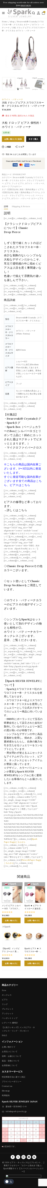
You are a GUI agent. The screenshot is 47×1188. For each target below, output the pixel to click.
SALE (4, 1035)
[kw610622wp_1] (23, 54)
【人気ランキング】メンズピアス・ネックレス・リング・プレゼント (18, 1029)
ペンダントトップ (9, 1018)
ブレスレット (8, 1009)
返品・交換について (10, 1061)
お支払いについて (9, 1051)
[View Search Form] (33, 13)
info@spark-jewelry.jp (16, 1111)
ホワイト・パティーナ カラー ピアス (27, 198)
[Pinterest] (29, 1157)
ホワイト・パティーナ (12, 99)
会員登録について (9, 1065)
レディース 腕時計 (10, 1023)
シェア (21, 146)
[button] (8, 83)
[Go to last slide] (4, 83)
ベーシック (30, 195)
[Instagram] (23, 1157)
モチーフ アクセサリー (12, 186)
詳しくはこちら (17, 510)
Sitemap (6, 1091)
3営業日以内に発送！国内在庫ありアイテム (21, 192)
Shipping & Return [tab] (21, 206)
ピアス (8, 183)
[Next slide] (43, 83)
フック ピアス (18, 183)
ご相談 (8, 147)
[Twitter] (18, 1157)
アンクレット (8, 1013)
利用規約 (6, 1095)
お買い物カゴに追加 (13, 139)
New (4, 990)
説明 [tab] (6, 206)
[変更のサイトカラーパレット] (9, 1181)
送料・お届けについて (11, 1056)
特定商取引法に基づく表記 (13, 1077)
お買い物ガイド (9, 1047)
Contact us (7, 1086)
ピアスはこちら (20, 485)
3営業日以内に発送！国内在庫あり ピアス (25, 189)
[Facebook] (13, 1157)
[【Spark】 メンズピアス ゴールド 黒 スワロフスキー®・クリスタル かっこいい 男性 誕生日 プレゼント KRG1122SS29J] (12, 935)
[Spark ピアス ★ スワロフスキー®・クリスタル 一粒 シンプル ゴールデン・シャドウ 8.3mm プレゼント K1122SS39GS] (34, 935)
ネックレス (7, 995)
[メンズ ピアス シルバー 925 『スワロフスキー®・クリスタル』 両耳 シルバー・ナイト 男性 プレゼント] (12, 892)
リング (5, 1004)
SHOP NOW (26, 5)
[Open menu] (3, 13)
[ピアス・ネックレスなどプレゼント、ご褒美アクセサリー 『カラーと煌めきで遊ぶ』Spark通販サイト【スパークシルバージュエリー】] (19, 13)
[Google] (34, 1157)
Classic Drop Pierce (20, 566)
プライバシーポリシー (11, 1081)
